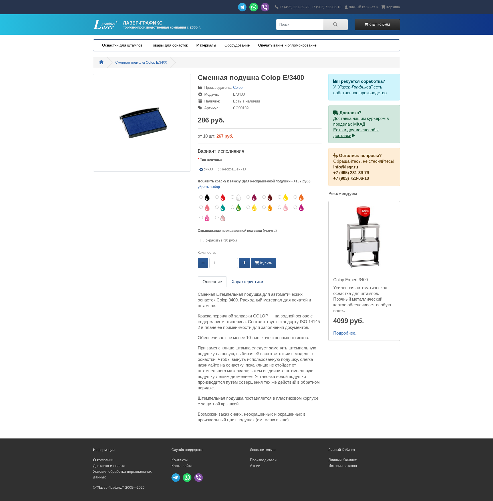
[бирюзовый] (220, 207)
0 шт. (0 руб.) (379, 25)
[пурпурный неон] (299, 207)
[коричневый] (267, 197)
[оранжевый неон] (267, 207)
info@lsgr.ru (345, 167)
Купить (265, 263)
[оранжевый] (299, 197)
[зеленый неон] (236, 207)
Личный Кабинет (342, 460)
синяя (208, 169)
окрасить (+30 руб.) (221, 240)
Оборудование (237, 45)
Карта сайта (181, 466)
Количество (207, 253)
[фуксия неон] (205, 218)
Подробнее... (346, 333)
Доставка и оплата (109, 466)
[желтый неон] (252, 207)
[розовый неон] (283, 207)
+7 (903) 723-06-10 (351, 178)
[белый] (236, 197)
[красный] (220, 197)
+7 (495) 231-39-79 (351, 172)
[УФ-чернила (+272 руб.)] (220, 218)
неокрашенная (233, 169)
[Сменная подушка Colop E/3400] (142, 124)
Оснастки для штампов (122, 45)
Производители (263, 460)
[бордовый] (252, 197)
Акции (255, 466)
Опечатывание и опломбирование (287, 45)
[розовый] (205, 207)
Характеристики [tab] (247, 281)
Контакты (179, 460)
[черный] (205, 197)
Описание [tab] (212, 281)
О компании (103, 460)
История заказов (342, 466)
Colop (238, 87)
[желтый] (283, 197)
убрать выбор (209, 187)
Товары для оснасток (169, 45)
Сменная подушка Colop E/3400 (141, 63)
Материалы (206, 45)
